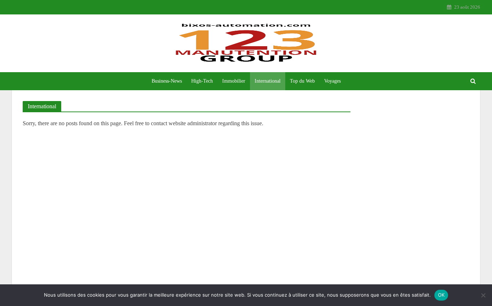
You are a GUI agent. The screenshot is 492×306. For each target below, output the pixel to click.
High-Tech (202, 81)
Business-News (167, 81)
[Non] (483, 295)
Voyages (332, 81)
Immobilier (233, 81)
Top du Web (302, 81)
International (268, 81)
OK (441, 295)
